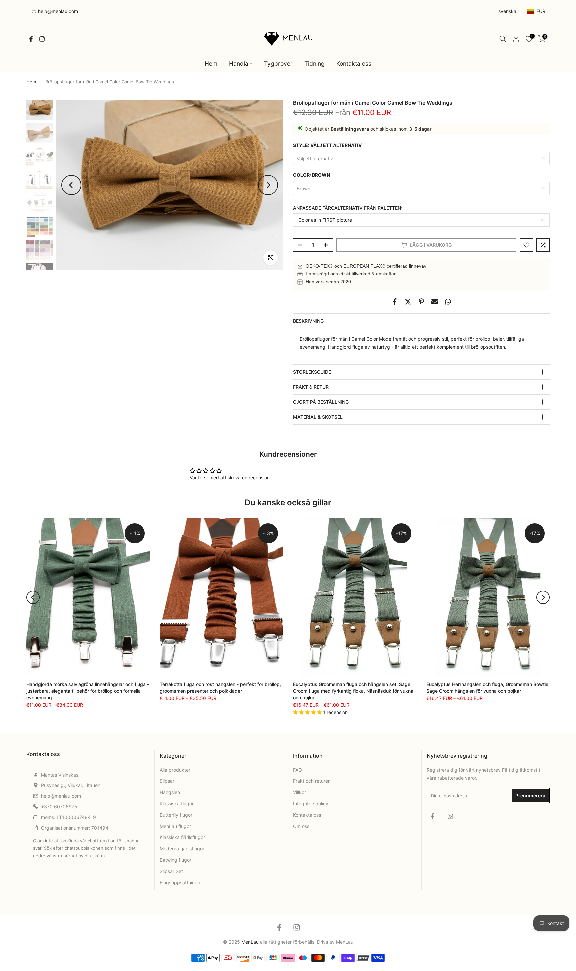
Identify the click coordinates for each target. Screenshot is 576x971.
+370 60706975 (59, 806)
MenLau (344, 942)
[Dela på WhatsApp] (448, 302)
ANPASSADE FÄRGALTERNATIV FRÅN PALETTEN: (347, 208)
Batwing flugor (175, 860)
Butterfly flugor (176, 815)
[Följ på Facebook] (31, 39)
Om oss (301, 826)
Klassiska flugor (177, 803)
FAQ (297, 770)
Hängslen (170, 792)
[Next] (268, 185)
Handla (238, 63)
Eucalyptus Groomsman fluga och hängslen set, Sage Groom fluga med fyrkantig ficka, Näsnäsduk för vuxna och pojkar (353, 690)
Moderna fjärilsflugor (182, 848)
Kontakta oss (353, 63)
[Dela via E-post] (434, 302)
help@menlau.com (57, 11)
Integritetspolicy (310, 803)
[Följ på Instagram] (42, 39)
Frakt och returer (311, 781)
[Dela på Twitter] (408, 302)
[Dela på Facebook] (394, 302)
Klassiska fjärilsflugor (182, 837)
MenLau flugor (175, 826)
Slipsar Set (171, 871)
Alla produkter (175, 770)
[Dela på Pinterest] (421, 302)
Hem (211, 63)
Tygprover (278, 63)
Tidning (314, 63)
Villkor (299, 792)
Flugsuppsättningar (181, 882)
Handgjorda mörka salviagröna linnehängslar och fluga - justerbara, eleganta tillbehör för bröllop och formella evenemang (87, 690)
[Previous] (71, 185)
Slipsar (167, 781)
